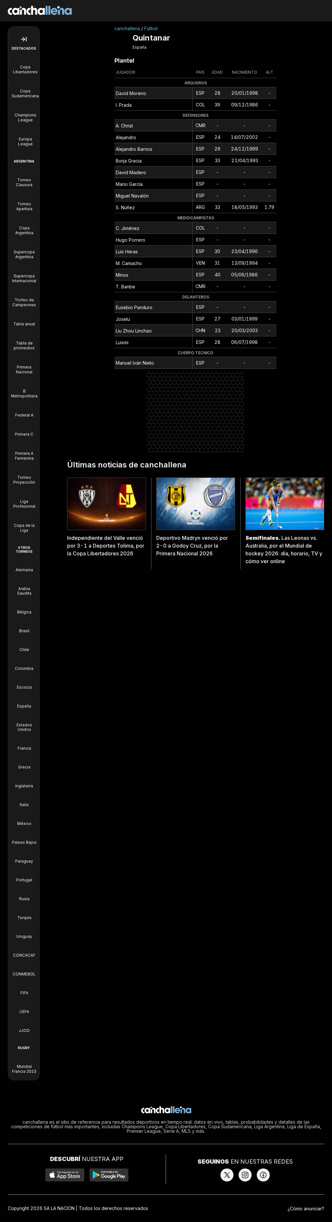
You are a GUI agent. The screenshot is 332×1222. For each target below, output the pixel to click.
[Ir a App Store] (65, 1175)
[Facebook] (263, 1174)
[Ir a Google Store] (109, 1175)
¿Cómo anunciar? (306, 1208)
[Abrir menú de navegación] (24, 39)
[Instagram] (245, 1174)
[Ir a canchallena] (40, 10)
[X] (226, 1174)
